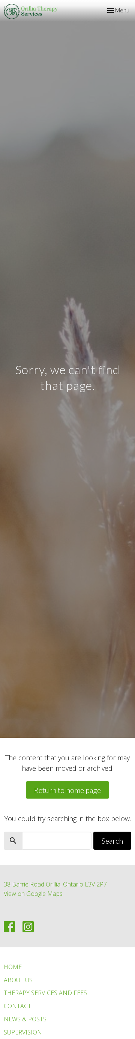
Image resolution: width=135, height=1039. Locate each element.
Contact (17, 1006)
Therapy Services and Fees (45, 993)
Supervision (23, 1032)
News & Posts (25, 1019)
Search (112, 840)
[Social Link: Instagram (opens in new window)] (28, 926)
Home (13, 967)
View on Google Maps (33, 893)
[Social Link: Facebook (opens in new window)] (9, 926)
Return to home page (67, 789)
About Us (18, 980)
